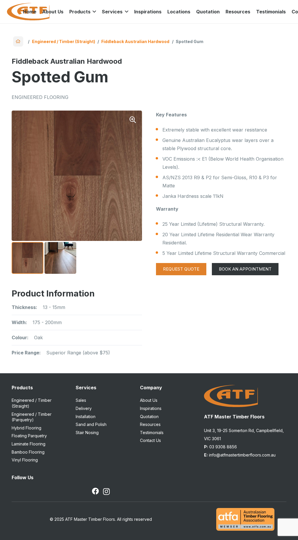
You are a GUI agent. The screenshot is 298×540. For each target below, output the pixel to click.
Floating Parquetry (29, 435)
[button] (93, 11)
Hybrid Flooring (26, 427)
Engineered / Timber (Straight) (63, 41)
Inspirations (151, 408)
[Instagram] (106, 491)
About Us (148, 400)
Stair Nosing (87, 432)
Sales (81, 400)
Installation (85, 416)
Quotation (149, 416)
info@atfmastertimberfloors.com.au (240, 454)
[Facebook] (95, 491)
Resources (150, 424)
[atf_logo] (231, 396)
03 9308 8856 (220, 446)
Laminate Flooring (28, 443)
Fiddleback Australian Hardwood (135, 41)
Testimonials (152, 432)
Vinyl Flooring (25, 459)
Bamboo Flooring (28, 452)
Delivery (84, 408)
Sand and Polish (91, 424)
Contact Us (150, 440)
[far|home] (18, 41)
